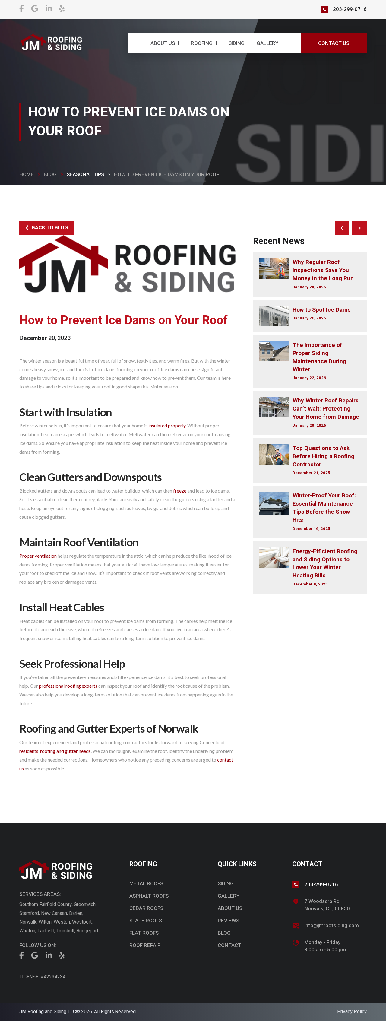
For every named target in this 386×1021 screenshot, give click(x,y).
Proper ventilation (38, 556)
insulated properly (166, 425)
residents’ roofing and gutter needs (55, 751)
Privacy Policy (352, 1011)
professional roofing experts (68, 686)
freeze (179, 490)
